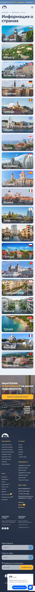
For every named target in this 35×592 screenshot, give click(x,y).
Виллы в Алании (22, 470)
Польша (20, 454)
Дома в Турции (22, 477)
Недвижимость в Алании (24, 465)
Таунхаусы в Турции (23, 480)
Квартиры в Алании (23, 467)
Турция (20, 444)
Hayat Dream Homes (7, 444)
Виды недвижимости (24, 488)
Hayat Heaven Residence (8, 452)
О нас (3, 473)
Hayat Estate (5, 12)
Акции (21, 505)
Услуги (3, 481)
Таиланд (20, 449)
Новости (21, 502)
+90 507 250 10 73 (6, 524)
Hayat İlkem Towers (6, 454)
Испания (20, 447)
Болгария (20, 452)
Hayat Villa (4, 461)
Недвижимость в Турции (24, 472)
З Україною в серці (6, 497)
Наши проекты (6, 441)
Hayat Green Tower (6, 456)
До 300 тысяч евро (23, 491)
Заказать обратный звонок (17, 397)
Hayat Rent (4, 477)
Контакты (21, 507)
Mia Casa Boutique (6, 459)
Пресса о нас (5, 486)
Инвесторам (22, 485)
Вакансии (4, 491)
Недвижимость (23, 462)
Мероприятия (6, 484)
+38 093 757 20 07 (23, 524)
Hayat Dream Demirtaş (7, 447)
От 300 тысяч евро (23, 493)
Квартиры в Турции (23, 475)
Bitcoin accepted (6, 494)
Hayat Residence (6, 464)
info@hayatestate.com (23, 527)
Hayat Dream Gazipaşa (7, 449)
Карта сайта (4, 499)
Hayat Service (5, 479)
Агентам (4, 489)
